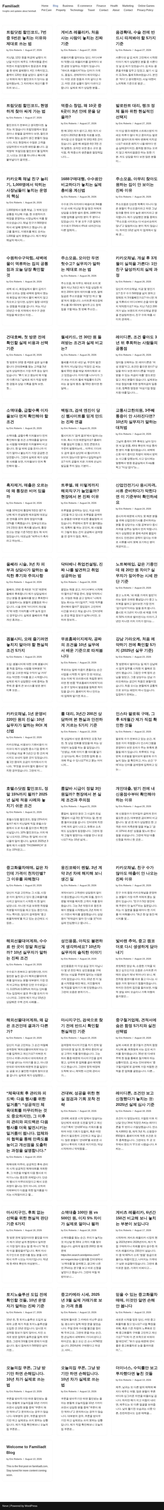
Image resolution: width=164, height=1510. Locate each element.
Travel (91, 10)
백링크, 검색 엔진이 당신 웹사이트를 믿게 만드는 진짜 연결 (82, 416)
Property (61, 10)
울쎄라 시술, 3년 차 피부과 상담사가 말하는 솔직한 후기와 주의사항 (27, 570)
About (116, 10)
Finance (101, 5)
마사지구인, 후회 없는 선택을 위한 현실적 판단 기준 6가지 (27, 1218)
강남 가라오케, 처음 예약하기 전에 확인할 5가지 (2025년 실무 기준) (136, 644)
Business (68, 5)
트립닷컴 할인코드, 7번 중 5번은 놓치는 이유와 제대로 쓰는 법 (26, 38)
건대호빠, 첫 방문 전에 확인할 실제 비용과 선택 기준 (27, 343)
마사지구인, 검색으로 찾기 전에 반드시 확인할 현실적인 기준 (82, 1026)
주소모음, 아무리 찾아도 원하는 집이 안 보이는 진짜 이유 (137, 184)
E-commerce (85, 5)
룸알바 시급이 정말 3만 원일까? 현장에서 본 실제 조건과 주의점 (81, 794)
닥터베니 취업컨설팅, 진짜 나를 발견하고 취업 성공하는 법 (82, 570)
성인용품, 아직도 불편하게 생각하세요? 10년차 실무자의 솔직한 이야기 (82, 946)
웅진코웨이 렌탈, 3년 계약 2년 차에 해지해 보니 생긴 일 (81, 873)
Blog (55, 5)
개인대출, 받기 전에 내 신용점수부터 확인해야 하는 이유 (135, 794)
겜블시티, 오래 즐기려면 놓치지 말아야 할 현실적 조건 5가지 (27, 644)
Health (114, 5)
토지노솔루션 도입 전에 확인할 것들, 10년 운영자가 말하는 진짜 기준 (26, 1300)
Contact (103, 10)
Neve (5, 1506)
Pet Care (46, 10)
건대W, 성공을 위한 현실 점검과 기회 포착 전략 (80, 1099)
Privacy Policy (145, 10)
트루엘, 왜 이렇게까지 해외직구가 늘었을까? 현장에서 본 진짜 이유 (80, 491)
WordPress (31, 1506)
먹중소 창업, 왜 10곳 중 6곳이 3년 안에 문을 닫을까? (81, 111)
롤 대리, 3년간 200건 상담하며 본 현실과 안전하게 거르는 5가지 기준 (82, 719)
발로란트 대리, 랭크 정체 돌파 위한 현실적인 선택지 (135, 111)
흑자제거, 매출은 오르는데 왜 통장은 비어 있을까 (27, 491)
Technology (76, 10)
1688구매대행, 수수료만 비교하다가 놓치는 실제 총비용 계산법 (81, 184)
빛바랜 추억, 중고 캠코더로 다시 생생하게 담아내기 (137, 946)
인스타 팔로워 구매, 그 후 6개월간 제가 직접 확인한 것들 (136, 719)
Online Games (146, 5)
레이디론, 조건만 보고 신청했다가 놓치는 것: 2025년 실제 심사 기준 (135, 1099)
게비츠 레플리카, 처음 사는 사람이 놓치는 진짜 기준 (82, 38)
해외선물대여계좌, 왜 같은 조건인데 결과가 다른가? (27, 1026)
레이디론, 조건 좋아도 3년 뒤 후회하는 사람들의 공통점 (137, 343)
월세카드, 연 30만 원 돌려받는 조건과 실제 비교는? (82, 343)
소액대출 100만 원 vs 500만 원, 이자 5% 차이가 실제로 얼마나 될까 (81, 1218)
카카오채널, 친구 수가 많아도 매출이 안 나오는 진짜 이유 (137, 873)
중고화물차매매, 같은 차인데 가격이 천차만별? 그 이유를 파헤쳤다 (27, 873)
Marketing (128, 5)
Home (44, 5)
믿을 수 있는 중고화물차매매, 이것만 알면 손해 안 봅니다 (137, 1300)
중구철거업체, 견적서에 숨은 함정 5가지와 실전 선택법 (136, 1026)
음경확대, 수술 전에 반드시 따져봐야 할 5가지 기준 (136, 38)
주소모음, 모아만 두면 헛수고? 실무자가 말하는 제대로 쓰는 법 (80, 263)
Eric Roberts (15, 50)
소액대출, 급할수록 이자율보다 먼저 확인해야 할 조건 (27, 416)
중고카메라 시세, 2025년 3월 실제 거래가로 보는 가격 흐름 (81, 1300)
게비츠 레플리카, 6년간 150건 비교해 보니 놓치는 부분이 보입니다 (136, 1218)
